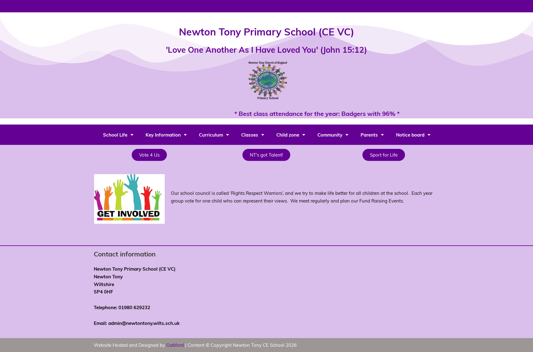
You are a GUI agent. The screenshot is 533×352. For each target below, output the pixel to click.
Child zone (287, 135)
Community (329, 135)
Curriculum (211, 135)
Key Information (163, 135)
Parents (369, 135)
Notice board (410, 135)
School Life (115, 135)
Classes (249, 135)
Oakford (175, 345)
